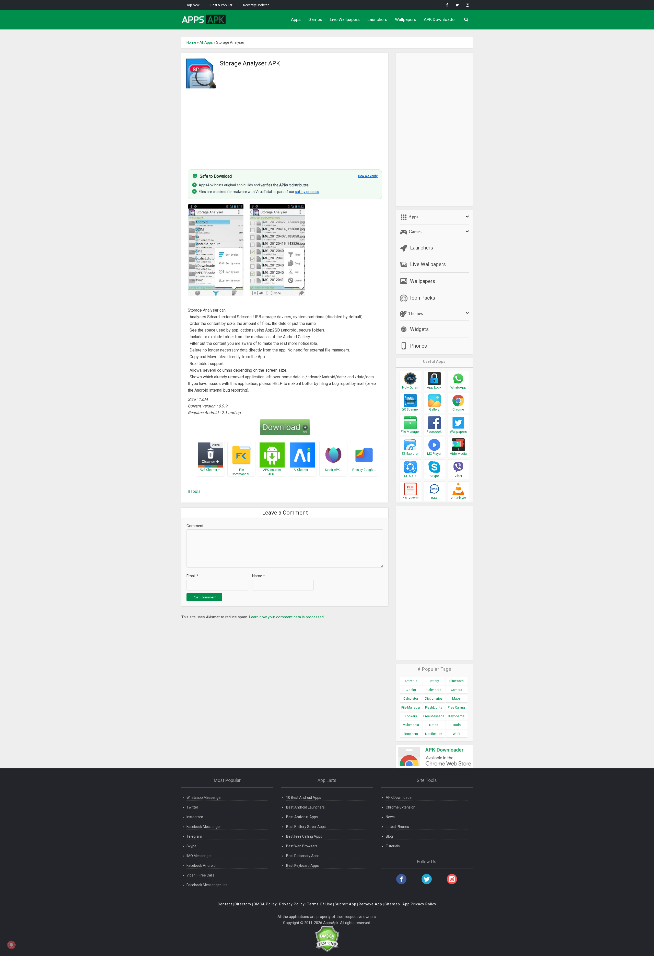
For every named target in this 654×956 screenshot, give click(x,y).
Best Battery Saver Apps (306, 826)
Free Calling (456, 707)
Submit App (345, 904)
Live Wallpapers (345, 19)
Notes (433, 725)
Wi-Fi (456, 734)
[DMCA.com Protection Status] (327, 939)
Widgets (419, 329)
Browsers (411, 734)
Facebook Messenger (203, 826)
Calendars (433, 690)
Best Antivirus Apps (302, 817)
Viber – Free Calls (200, 875)
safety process (307, 192)
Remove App (370, 904)
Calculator (410, 698)
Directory (243, 904)
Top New (193, 5)
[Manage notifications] (11, 945)
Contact (225, 904)
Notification (433, 734)
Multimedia (411, 725)
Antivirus (410, 681)
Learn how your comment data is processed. (286, 617)
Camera (456, 690)
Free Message (433, 716)
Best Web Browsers (302, 846)
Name (258, 576)
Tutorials (393, 846)
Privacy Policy (292, 904)
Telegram (194, 836)
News (390, 817)
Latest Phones (397, 826)
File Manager (410, 707)
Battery (434, 681)
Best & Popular (221, 5)
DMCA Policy (265, 904)
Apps (296, 19)
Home (191, 42)
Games (315, 19)
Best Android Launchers (305, 807)
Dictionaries (433, 698)
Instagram (194, 817)
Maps (456, 698)
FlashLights (433, 707)
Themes (415, 313)
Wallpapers (405, 19)
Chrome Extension (400, 807)
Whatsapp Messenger (204, 797)
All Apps (206, 42)
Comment (194, 525)
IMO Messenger (199, 856)
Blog (389, 836)
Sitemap (392, 904)
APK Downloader (440, 19)
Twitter (192, 807)
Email (192, 576)
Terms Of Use (319, 904)
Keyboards (456, 716)
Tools (196, 491)
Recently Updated (256, 5)
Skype (191, 846)
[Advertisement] (285, 126)
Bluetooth (456, 681)
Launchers (377, 19)
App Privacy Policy (419, 904)
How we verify (368, 176)
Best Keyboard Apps (302, 865)
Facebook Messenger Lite (207, 885)
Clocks (411, 690)
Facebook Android (201, 865)
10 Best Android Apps (303, 797)
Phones (418, 346)
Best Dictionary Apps (303, 856)
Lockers (411, 716)
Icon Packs (422, 298)
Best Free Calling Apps (304, 836)
